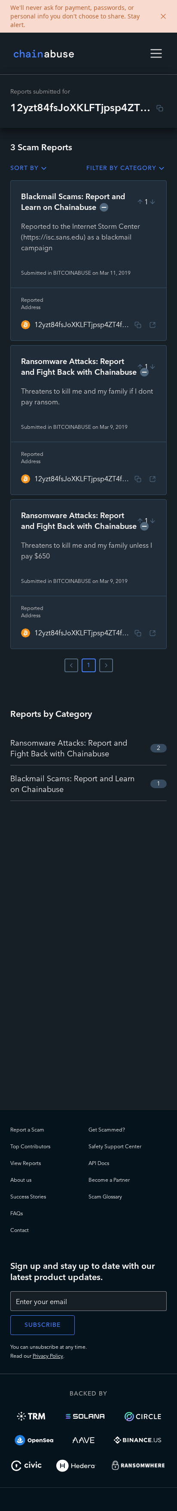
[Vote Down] (152, 201)
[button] (156, 53)
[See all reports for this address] (152, 325)
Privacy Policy (48, 1356)
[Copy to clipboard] (160, 108)
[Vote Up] (140, 201)
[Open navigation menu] (156, 53)
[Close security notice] (163, 16)
